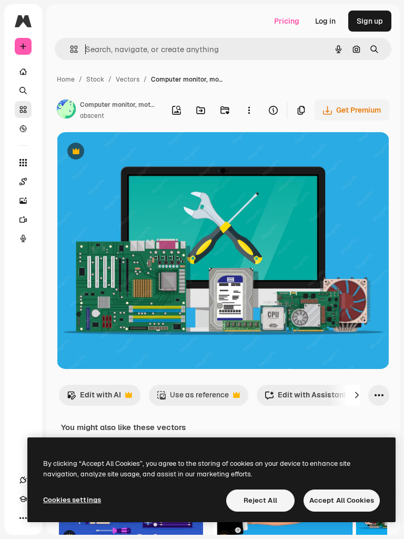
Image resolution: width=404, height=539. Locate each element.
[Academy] (23, 499)
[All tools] (23, 162)
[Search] (23, 90)
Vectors (127, 79)
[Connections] (23, 480)
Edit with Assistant (305, 397)
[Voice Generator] (23, 238)
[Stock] (23, 109)
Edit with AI (94, 397)
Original (124, 152)
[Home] (23, 71)
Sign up (370, 21)
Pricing (286, 21)
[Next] (356, 395)
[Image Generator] (23, 200)
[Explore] (23, 128)
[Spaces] (23, 181)
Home (66, 79)
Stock (95, 79)
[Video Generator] (23, 219)
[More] (23, 518)
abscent (92, 116)
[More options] (248, 110)
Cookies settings (72, 499)
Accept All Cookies (341, 500)
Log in (325, 21)
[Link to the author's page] (66, 110)
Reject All (260, 500)
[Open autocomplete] (69, 49)
